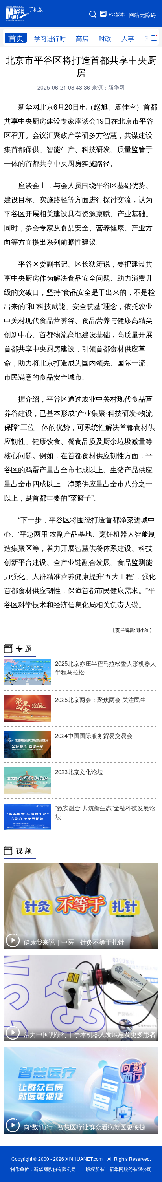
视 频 (24, 850)
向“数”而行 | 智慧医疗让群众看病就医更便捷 (84, 1126)
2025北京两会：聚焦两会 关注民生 (100, 699)
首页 (16, 38)
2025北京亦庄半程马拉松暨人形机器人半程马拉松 (105, 667)
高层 (82, 38)
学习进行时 (50, 38)
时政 (105, 38)
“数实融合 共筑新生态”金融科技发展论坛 (105, 812)
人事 (128, 38)
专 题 (24, 648)
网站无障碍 (142, 14)
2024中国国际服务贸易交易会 (94, 735)
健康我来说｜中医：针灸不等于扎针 (74, 941)
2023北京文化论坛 (79, 771)
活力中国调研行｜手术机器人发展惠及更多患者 (90, 1034)
